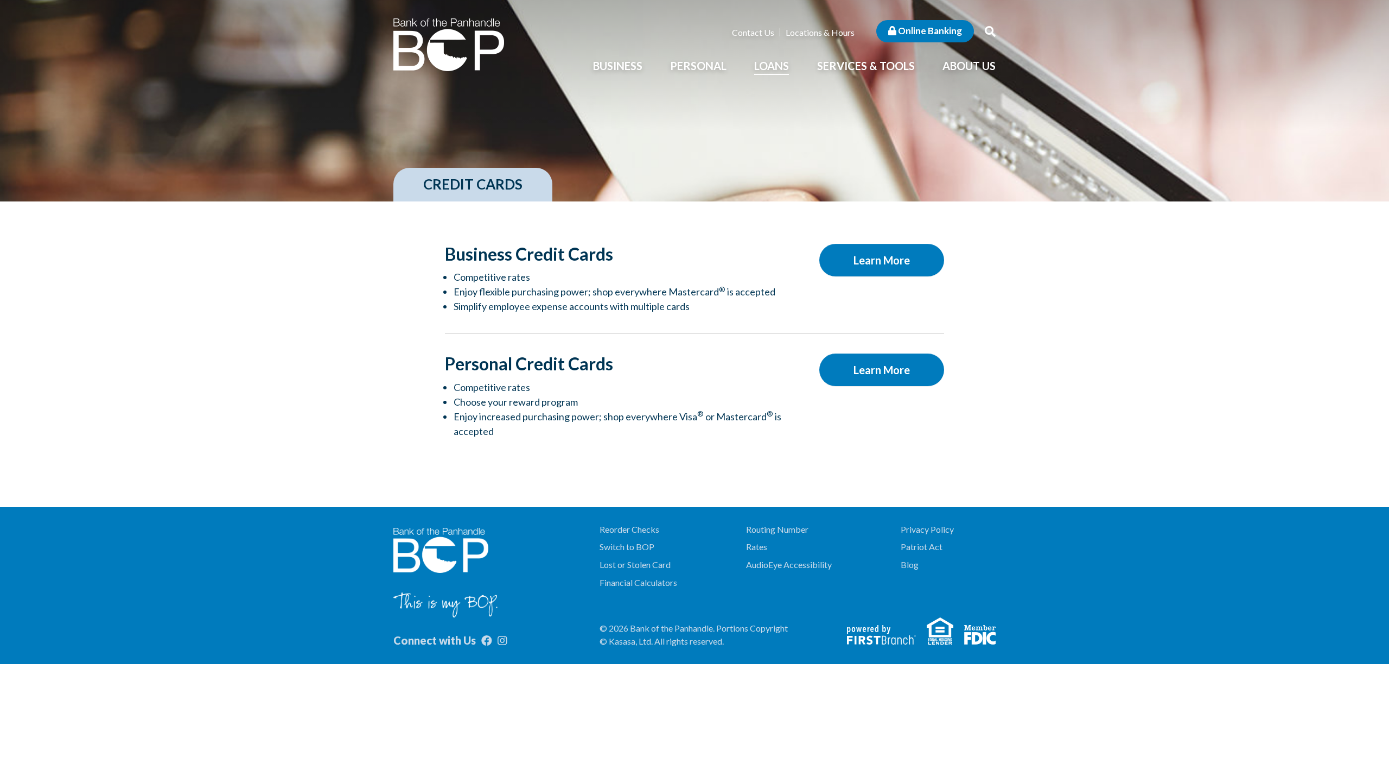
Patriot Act (921, 546)
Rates (756, 546)
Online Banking (929, 30)
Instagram (502, 640)
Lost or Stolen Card (635, 564)
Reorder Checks (629, 529)
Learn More (881, 260)
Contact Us (753, 32)
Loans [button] (771, 65)
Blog (910, 564)
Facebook (486, 640)
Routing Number (777, 529)
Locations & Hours (820, 32)
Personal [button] (698, 65)
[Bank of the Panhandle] (448, 43)
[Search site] (990, 31)
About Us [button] (969, 65)
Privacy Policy (927, 529)
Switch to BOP (627, 546)
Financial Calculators (638, 582)
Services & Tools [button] (866, 65)
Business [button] (617, 65)
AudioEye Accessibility (789, 564)
